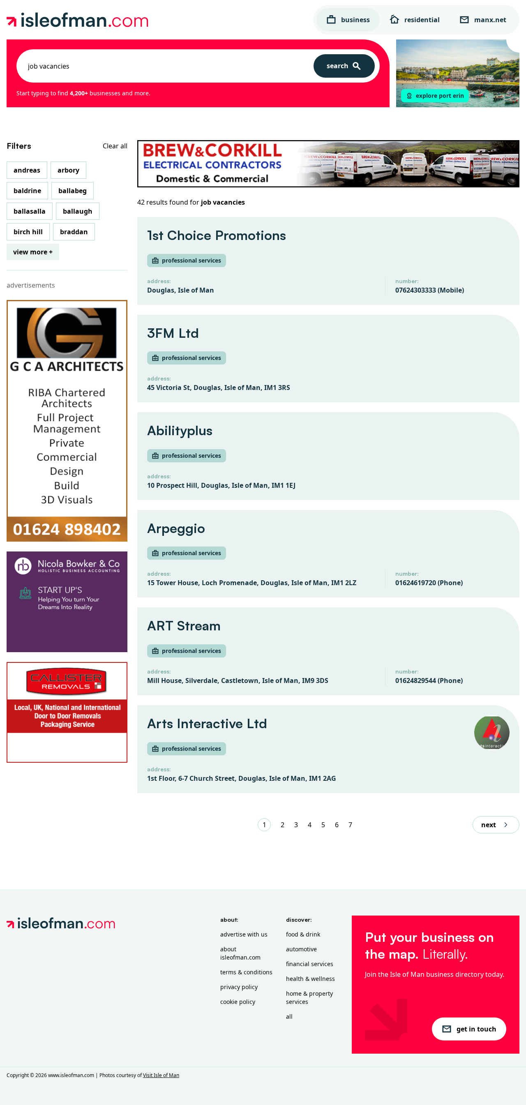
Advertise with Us (244, 934)
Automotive (301, 949)
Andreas (27, 170)
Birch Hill (28, 231)
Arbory (68, 170)
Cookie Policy (237, 1002)
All (289, 1016)
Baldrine (27, 190)
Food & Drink (303, 934)
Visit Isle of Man (161, 1075)
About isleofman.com (240, 953)
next (488, 824)
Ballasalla (30, 211)
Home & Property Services (309, 998)
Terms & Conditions (246, 972)
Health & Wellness (310, 979)
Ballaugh (77, 211)
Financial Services (309, 964)
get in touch (476, 1028)
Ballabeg (72, 190)
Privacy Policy (239, 987)
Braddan (74, 231)
